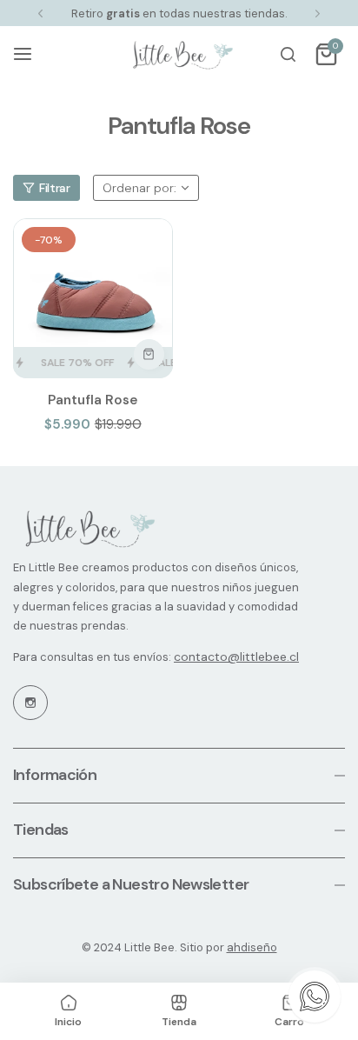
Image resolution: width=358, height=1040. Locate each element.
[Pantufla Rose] (93, 298)
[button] (40, 13)
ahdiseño (252, 947)
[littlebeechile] (179, 54)
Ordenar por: (139, 188)
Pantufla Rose (92, 400)
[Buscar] (287, 54)
